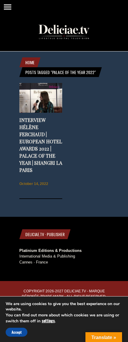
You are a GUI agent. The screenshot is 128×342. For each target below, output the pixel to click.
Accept (16, 332)
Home (30, 62)
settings (48, 320)
